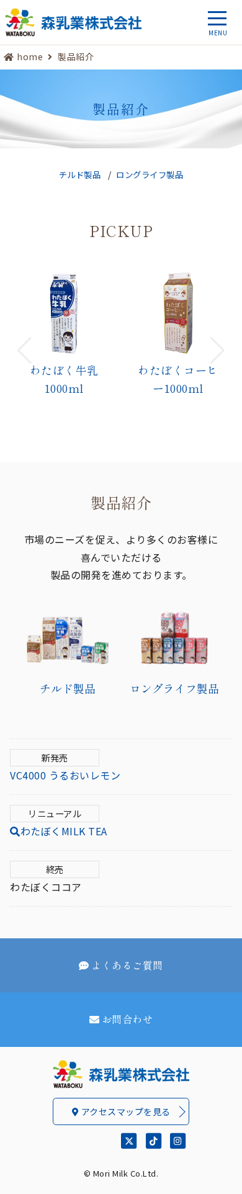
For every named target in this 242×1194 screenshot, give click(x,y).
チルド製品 (80, 174)
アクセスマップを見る (125, 1111)
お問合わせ (127, 1019)
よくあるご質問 (127, 965)
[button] (24, 350)
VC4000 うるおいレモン (65, 775)
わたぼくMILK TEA (63, 831)
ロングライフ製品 (149, 174)
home (30, 56)
